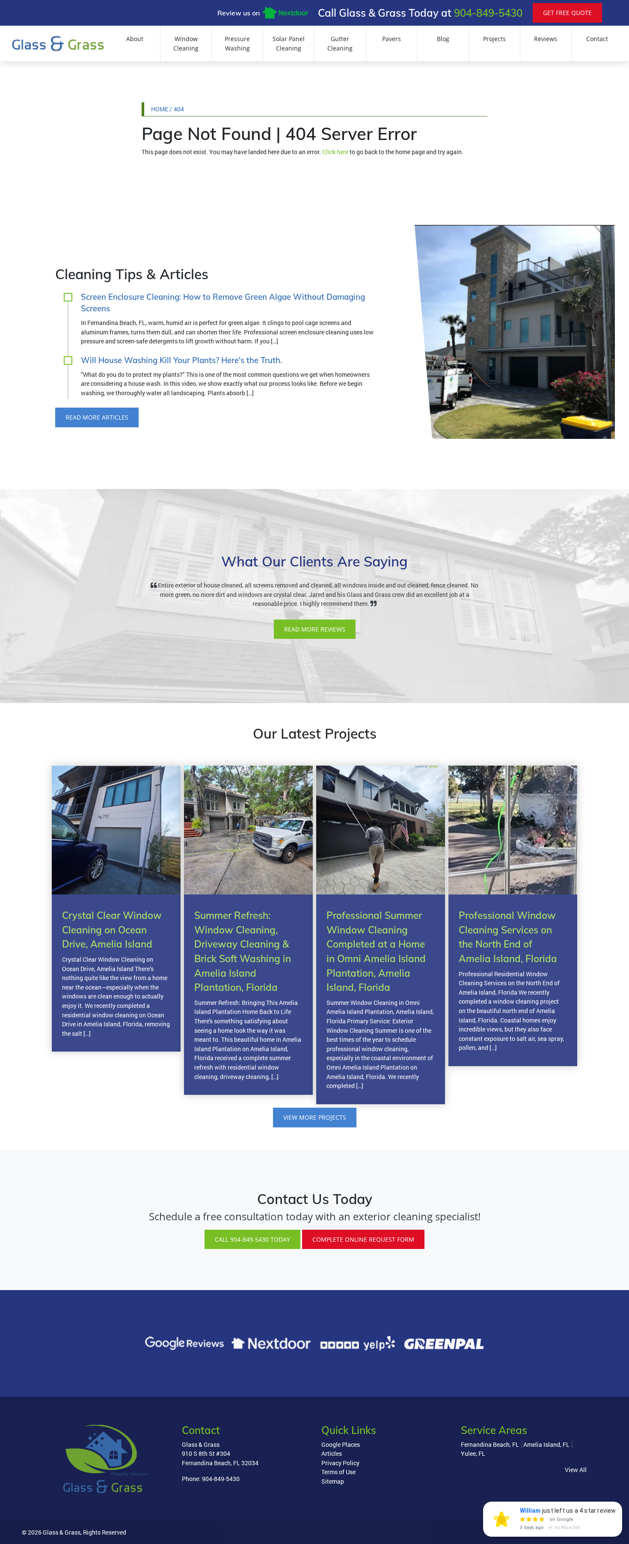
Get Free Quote (567, 13)
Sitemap (332, 1481)
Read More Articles (96, 417)
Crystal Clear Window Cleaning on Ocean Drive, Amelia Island (112, 929)
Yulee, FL (473, 1453)
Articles (331, 1453)
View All (576, 1470)
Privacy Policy (340, 1463)
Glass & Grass (61, 1532)
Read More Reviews (314, 629)
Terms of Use (338, 1472)
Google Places (340, 1444)
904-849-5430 (488, 12)
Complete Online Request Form (363, 1239)
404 (179, 109)
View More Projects (314, 1117)
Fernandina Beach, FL (490, 1444)
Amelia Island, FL (546, 1444)
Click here (335, 152)
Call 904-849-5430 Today (252, 1239)
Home (159, 109)
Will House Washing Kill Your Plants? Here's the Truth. (181, 360)
